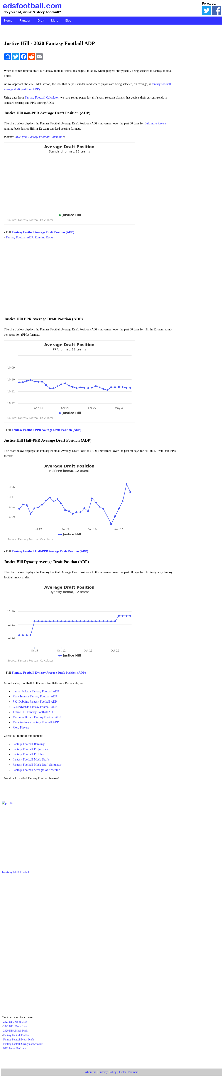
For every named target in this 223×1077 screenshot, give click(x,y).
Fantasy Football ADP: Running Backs (29, 237)
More (54, 20)
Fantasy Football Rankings (29, 744)
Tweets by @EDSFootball (15, 872)
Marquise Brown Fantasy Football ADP (37, 717)
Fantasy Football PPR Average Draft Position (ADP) (46, 430)
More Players (21, 727)
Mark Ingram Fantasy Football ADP (35, 696)
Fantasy (24, 20)
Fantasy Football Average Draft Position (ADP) (43, 232)
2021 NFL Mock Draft (15, 1021)
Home (8, 20)
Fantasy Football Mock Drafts (31, 759)
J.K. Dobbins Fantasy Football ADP (35, 701)
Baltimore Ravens (155, 123)
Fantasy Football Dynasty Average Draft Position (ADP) (49, 672)
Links (122, 1072)
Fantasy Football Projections (30, 749)
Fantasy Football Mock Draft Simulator (37, 764)
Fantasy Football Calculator (42, 97)
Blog (68, 20)
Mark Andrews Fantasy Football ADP (36, 722)
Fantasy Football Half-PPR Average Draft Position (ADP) (50, 551)
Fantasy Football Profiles (28, 754)
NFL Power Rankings (14, 1048)
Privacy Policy (107, 1072)
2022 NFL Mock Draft (15, 1026)
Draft (40, 20)
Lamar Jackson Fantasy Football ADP (36, 691)
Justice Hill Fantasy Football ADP (33, 712)
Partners (133, 1072)
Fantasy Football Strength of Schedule (36, 770)
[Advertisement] (90, 275)
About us (90, 1072)
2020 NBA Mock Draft (15, 1030)
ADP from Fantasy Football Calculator (39, 137)
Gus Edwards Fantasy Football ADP (35, 707)
